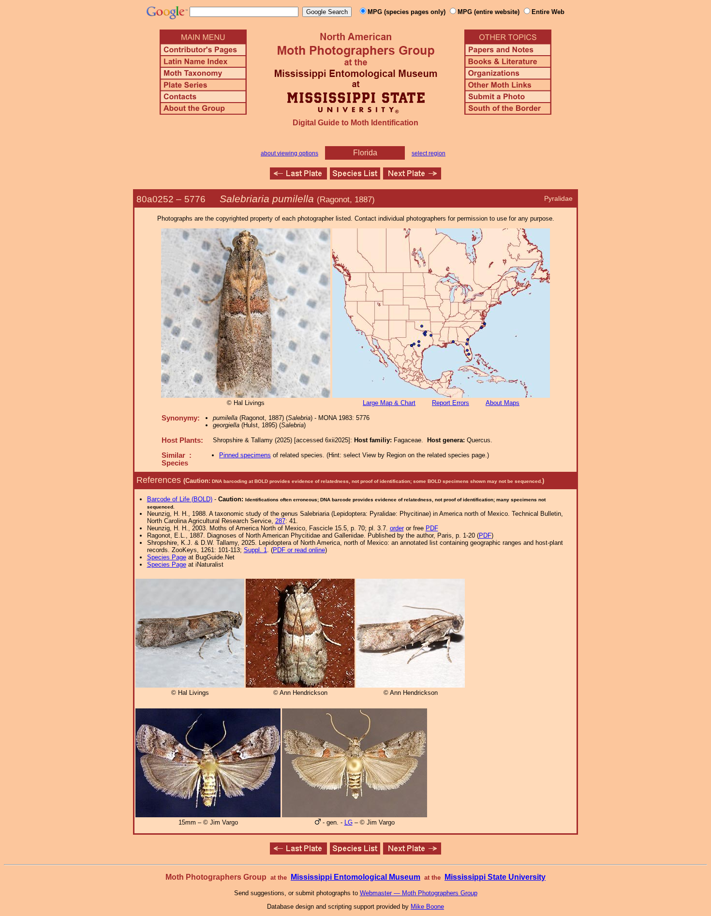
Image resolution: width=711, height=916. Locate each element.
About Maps (502, 402)
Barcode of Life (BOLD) (179, 499)
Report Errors (450, 402)
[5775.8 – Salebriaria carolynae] (298, 177)
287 (280, 521)
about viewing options (289, 153)
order (397, 528)
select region (428, 153)
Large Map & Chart (389, 402)
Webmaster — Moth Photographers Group (418, 893)
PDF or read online (299, 550)
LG (348, 822)
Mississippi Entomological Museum (355, 877)
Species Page (166, 557)
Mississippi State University (495, 877)
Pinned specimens (245, 455)
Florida (365, 153)
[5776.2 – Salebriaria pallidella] (412, 177)
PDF (432, 528)
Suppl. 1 (255, 550)
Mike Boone (427, 906)
